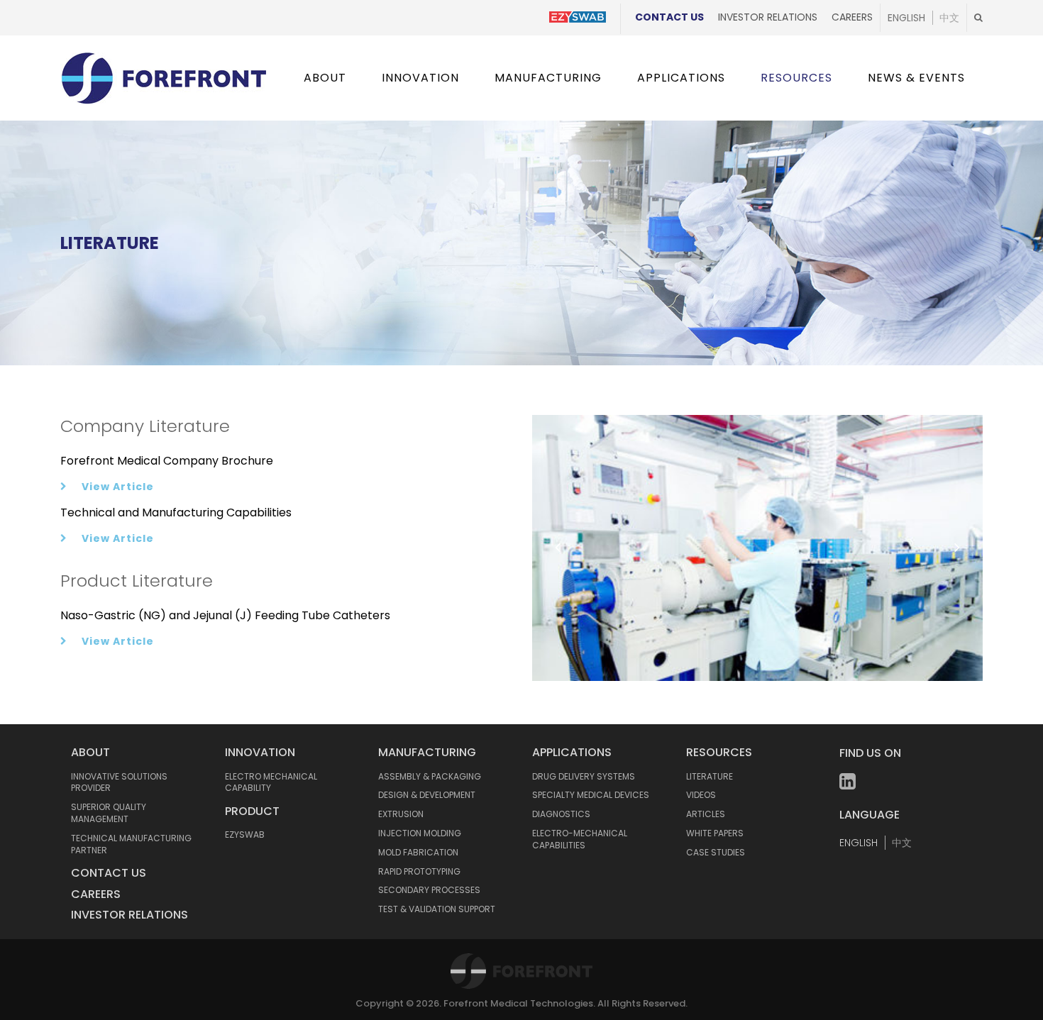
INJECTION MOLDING (419, 833)
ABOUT (90, 752)
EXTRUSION (401, 814)
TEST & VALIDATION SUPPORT (436, 909)
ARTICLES (705, 814)
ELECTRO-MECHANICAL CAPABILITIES (579, 839)
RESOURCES (719, 752)
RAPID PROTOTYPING (419, 871)
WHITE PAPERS (715, 833)
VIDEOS (701, 795)
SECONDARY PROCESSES (429, 890)
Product (252, 811)
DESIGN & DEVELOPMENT (426, 795)
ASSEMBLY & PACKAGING (429, 776)
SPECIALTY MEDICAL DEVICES (590, 795)
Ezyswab (245, 834)
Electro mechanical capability (271, 782)
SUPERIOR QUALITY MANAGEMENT (108, 813)
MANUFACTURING (427, 752)
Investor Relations (767, 17)
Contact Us (669, 17)
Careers (852, 17)
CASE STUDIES (715, 852)
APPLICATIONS (572, 752)
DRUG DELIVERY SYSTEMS (583, 776)
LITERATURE (709, 776)
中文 (949, 18)
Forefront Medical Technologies (518, 1003)
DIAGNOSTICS (561, 814)
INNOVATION (260, 752)
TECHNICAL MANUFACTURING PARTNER (131, 844)
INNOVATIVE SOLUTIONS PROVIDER (119, 782)
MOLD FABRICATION (418, 852)
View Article (118, 486)
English (906, 18)
